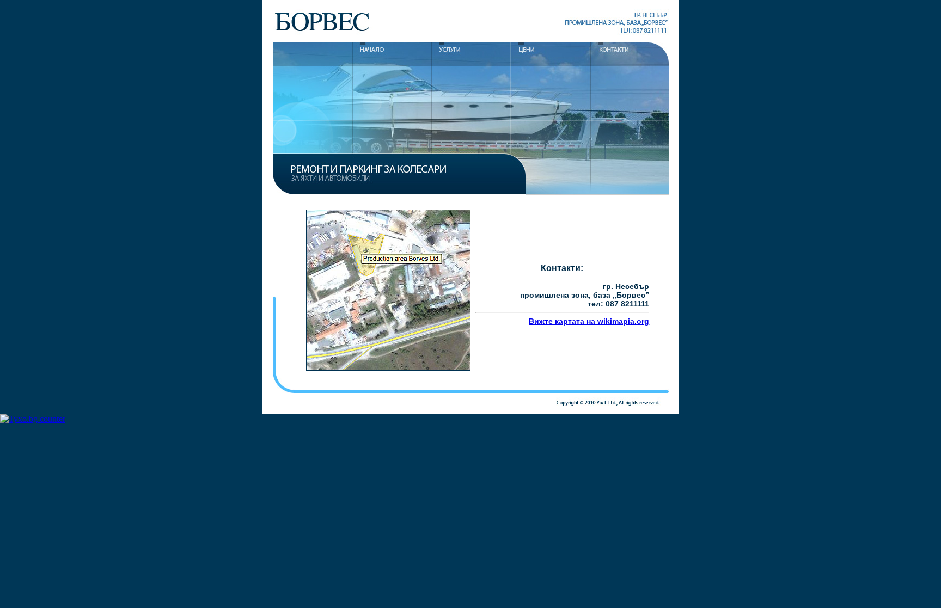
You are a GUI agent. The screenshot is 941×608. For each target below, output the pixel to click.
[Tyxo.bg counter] (32, 418)
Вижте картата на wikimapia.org (589, 321)
